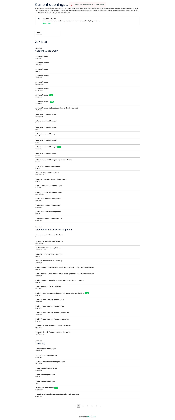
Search (38, 32)
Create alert (47, 23)
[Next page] (100, 406)
